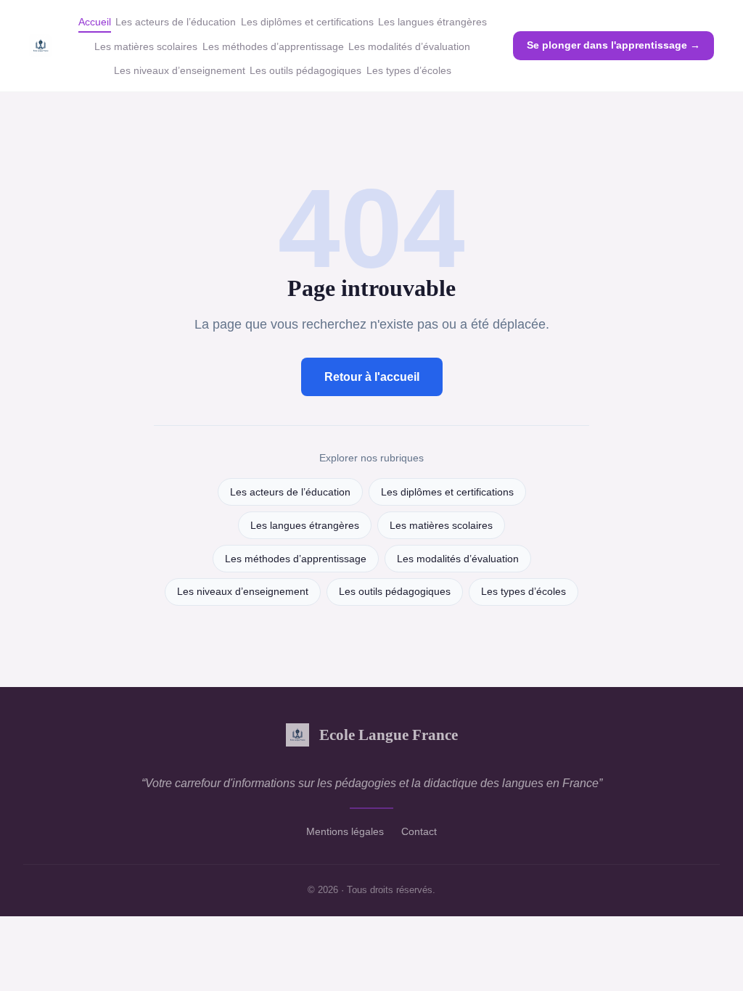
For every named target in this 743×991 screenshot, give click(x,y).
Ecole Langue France (388, 734)
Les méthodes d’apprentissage (273, 46)
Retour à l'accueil (371, 377)
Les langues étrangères (432, 22)
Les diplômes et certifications (307, 22)
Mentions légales (345, 831)
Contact (419, 831)
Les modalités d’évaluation (409, 46)
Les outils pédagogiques (305, 70)
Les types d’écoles (408, 70)
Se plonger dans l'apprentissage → (613, 45)
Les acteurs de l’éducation (175, 22)
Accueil (94, 22)
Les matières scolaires (145, 46)
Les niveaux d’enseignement (179, 70)
